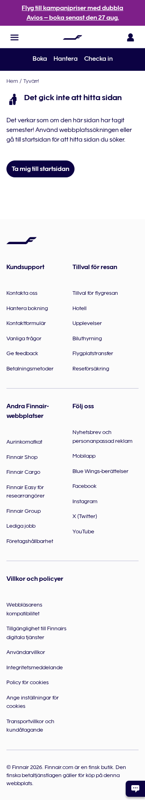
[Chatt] (135, 789)
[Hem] (72, 37)
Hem (12, 81)
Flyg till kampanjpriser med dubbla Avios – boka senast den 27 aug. (72, 12)
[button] (14, 37)
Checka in (98, 58)
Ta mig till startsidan (40, 169)
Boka (40, 58)
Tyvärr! (31, 81)
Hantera (66, 58)
